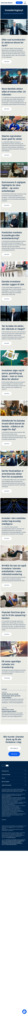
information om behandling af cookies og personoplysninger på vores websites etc (13, 842)
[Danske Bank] (6, 3)
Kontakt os (11, 827)
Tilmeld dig (7, 678)
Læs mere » (4, 819)
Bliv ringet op (14, 748)
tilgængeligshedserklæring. (11, 844)
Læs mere (6, 61)
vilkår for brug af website (7, 840)
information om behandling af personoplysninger (15, 839)
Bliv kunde (14, 754)
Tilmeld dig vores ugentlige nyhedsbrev (13, 13)
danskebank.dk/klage (11, 837)
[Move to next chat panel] (24, 1011)
